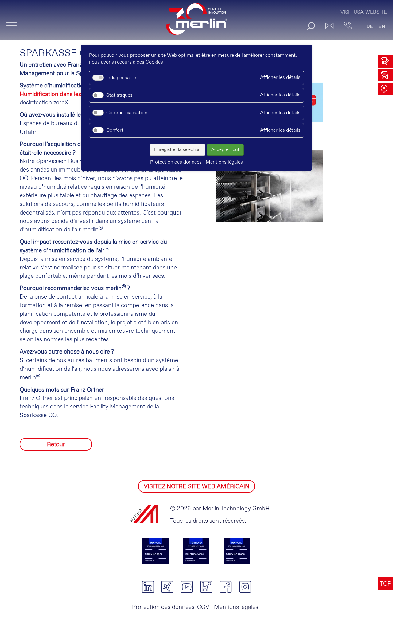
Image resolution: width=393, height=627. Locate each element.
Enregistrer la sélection (177, 150)
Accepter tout (225, 150)
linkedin (148, 587)
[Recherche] (310, 26)
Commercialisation (126, 113)
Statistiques (119, 95)
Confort (114, 130)
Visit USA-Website (363, 12)
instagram (245, 587)
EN (381, 26)
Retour (56, 444)
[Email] (329, 26)
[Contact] (347, 26)
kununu (206, 587)
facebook (225, 587)
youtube (186, 587)
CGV (203, 607)
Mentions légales (235, 607)
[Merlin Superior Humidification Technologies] (196, 22)
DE (369, 26)
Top (385, 584)
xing (167, 587)
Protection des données (163, 607)
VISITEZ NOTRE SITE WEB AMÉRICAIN (196, 486)
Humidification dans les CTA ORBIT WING (77, 94)
